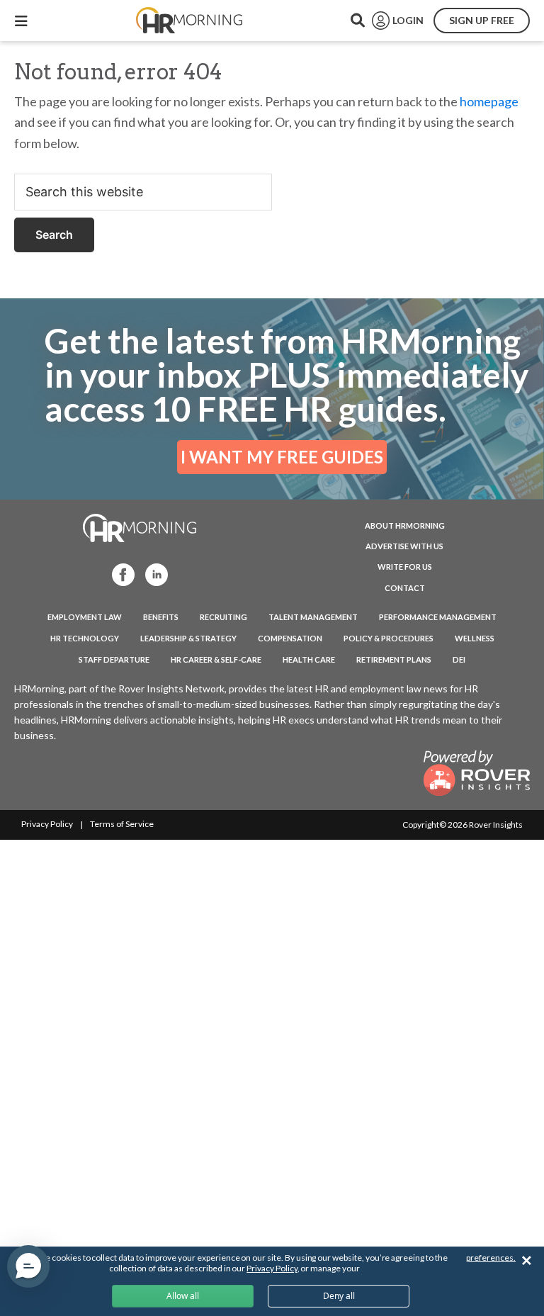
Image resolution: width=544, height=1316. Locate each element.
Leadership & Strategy (188, 638)
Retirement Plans (393, 659)
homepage (489, 101)
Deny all (339, 1296)
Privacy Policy (47, 824)
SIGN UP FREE (481, 20)
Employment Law (84, 617)
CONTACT (405, 587)
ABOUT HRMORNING (405, 525)
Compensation (290, 638)
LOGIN (408, 20)
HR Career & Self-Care (216, 659)
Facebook (119, 573)
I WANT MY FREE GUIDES (282, 456)
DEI (459, 659)
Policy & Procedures (389, 638)
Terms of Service (122, 824)
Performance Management (438, 617)
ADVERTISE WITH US (404, 546)
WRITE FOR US (405, 566)
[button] (28, 1266)
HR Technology (84, 638)
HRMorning (189, 20)
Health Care (309, 659)
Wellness (474, 638)
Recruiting (223, 617)
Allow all (182, 1296)
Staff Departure (114, 659)
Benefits (160, 617)
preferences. (491, 1257)
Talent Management (313, 617)
